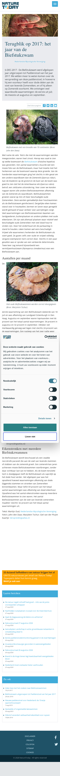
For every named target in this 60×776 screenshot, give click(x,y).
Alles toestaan (30, 427)
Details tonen (44, 418)
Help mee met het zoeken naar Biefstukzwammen (25, 688)
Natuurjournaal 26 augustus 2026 (19, 650)
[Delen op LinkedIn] (51, 105)
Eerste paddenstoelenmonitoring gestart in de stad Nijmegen (30, 638)
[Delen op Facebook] (44, 105)
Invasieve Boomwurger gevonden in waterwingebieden (28, 644)
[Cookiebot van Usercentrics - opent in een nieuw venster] (44, 337)
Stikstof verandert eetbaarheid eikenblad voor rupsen (27, 715)
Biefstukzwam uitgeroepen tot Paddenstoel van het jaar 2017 (30, 694)
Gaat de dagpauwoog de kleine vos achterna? (24, 617)
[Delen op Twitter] (48, 105)
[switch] (53, 389)
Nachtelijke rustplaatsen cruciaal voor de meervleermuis (28, 611)
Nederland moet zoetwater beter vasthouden (24, 665)
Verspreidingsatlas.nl (20, 518)
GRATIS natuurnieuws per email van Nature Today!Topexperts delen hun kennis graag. (27, 578)
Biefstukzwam (31, 161)
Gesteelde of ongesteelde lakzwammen (21, 709)
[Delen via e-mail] (55, 105)
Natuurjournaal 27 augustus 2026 (19, 623)
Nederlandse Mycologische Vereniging (30, 61)
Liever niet (30, 436)
